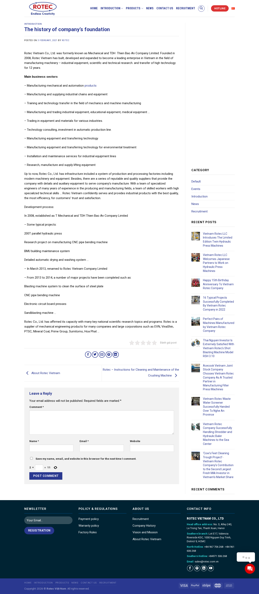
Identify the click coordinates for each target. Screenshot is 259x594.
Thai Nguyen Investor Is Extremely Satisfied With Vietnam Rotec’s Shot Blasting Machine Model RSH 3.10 (218, 348)
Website (135, 441)
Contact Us (164, 8)
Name (34, 441)
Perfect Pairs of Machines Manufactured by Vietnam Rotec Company (218, 324)
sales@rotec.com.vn (207, 561)
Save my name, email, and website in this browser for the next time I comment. (86, 458)
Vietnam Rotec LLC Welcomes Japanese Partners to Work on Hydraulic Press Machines (216, 262)
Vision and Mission (145, 532)
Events (195, 189)
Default (196, 181)
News (150, 8)
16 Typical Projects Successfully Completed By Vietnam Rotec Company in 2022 (218, 303)
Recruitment (185, 8)
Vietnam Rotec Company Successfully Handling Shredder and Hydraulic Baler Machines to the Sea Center (217, 434)
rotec (65, 40)
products (91, 85)
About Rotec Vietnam (45, 373)
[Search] (201, 8)
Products (133, 8)
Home (94, 8)
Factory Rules (88, 532)
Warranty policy (89, 525)
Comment (36, 406)
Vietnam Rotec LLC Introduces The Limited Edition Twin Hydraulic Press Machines (217, 239)
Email (84, 441)
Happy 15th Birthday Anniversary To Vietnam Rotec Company (218, 284)
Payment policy (89, 519)
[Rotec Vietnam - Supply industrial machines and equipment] (49, 8)
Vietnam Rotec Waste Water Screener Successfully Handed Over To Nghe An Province (217, 406)
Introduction (110, 8)
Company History (144, 525)
